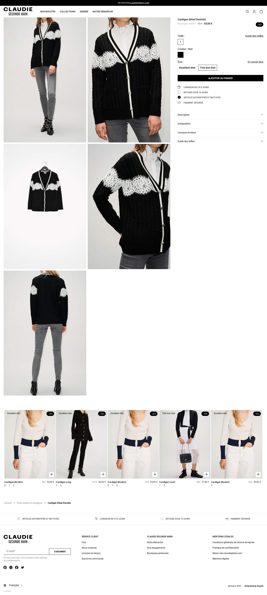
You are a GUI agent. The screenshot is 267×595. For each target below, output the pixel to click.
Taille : (181, 36)
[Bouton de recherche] (247, 11)
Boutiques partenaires (158, 553)
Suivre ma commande (92, 558)
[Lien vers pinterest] (5, 567)
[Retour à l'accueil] (14, 11)
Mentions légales (221, 558)
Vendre (84, 11)
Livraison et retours (91, 553)
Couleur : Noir (185, 49)
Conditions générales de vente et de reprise (233, 542)
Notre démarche (103, 11)
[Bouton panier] (261, 11)
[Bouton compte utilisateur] (254, 11)
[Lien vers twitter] (22, 567)
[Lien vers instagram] (10, 567)
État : (180, 62)
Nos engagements (156, 548)
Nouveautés (47, 11)
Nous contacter (89, 548)
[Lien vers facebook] (16, 567)
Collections (67, 11)
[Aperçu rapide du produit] (51, 474)
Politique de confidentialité (226, 548)
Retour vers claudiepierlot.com (227, 553)
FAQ (84, 542)
